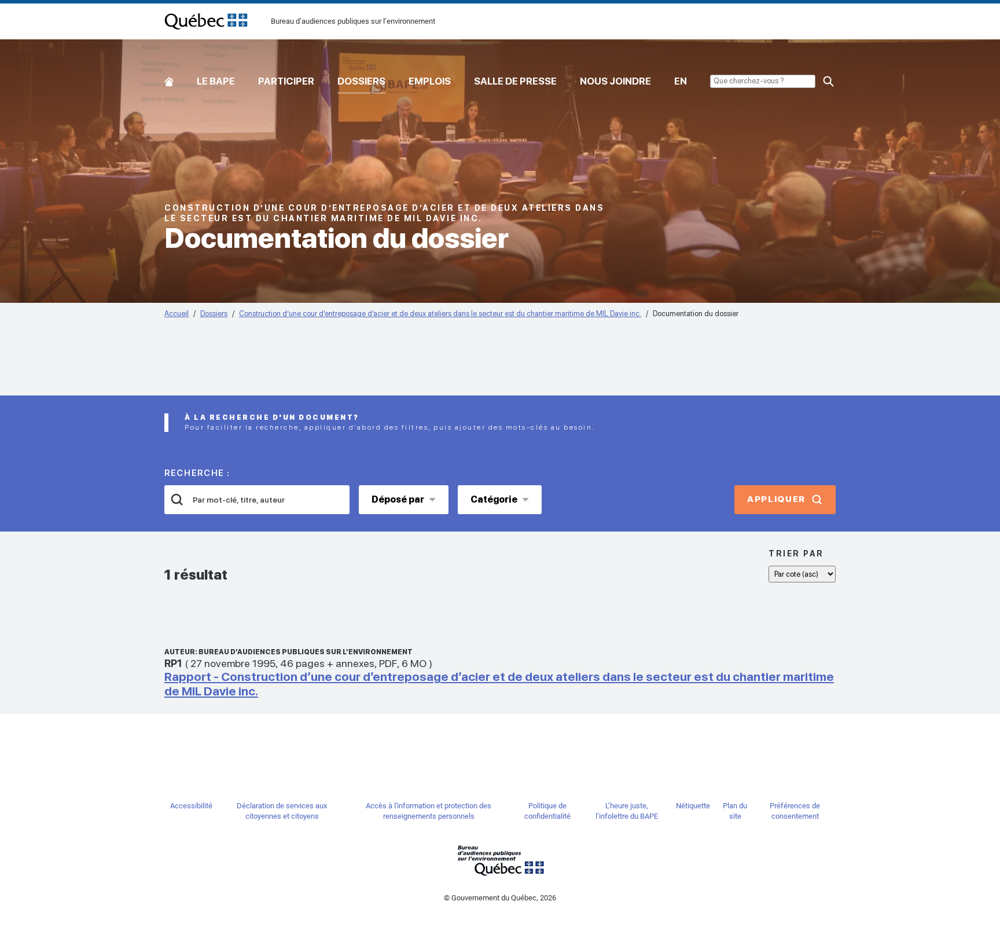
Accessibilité (191, 805)
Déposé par (398, 499)
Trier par (796, 553)
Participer (286, 81)
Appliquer (776, 499)
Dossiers (361, 81)
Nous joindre (615, 81)
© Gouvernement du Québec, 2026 (500, 897)
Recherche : (197, 473)
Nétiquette (693, 805)
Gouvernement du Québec (500, 860)
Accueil (169, 79)
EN (680, 81)
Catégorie (493, 499)
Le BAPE (216, 81)
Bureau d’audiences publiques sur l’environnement (206, 21)
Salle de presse (515, 81)
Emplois (430, 81)
